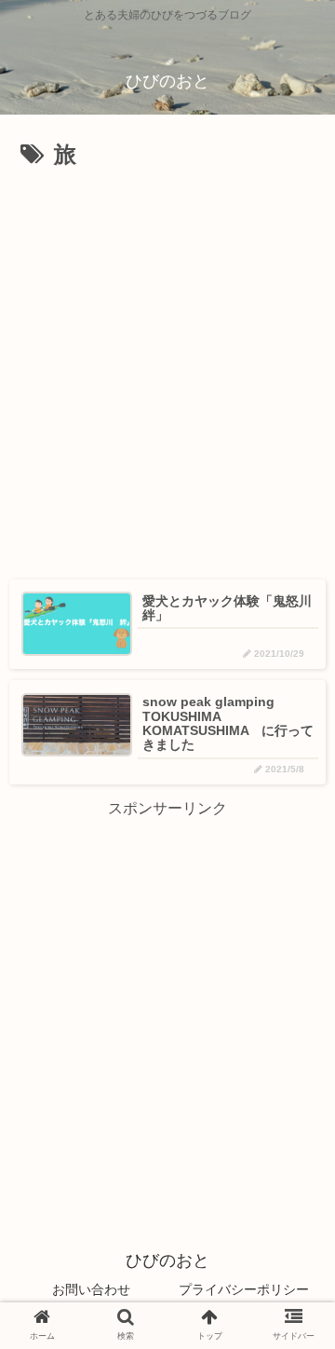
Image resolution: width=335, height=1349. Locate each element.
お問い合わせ (91, 1289)
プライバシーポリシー (244, 1289)
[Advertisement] (167, 231)
